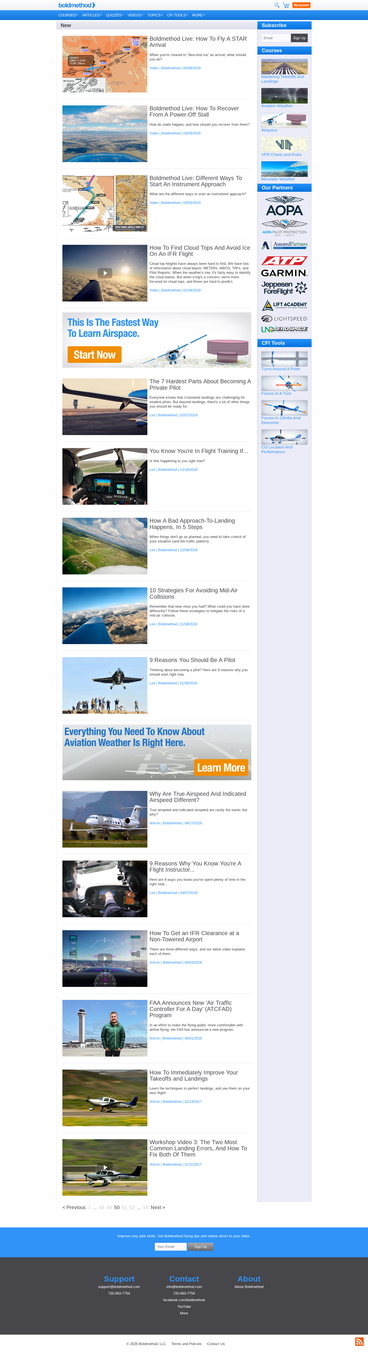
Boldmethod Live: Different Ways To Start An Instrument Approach (196, 181)
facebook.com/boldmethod (184, 1300)
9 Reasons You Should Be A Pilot (192, 660)
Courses (67, 15)
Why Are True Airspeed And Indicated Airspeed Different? (198, 797)
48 (101, 1207)
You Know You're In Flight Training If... (199, 451)
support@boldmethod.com (119, 1287)
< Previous (74, 1207)
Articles (90, 15)
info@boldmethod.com (184, 1287)
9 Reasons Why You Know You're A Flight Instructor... (195, 867)
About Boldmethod (248, 1287)
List (152, 415)
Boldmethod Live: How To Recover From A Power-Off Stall (194, 111)
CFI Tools (176, 15)
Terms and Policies (186, 1344)
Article (155, 823)
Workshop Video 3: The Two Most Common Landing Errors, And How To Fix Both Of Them (198, 1148)
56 (146, 1207)
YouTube (184, 1306)
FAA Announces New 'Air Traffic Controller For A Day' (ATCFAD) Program (191, 1009)
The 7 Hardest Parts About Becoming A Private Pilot (200, 384)
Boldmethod (170, 68)
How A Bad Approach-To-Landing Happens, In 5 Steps (192, 524)
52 (132, 1207)
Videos (134, 15)
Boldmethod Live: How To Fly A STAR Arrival (198, 42)
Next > (158, 1207)
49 (109, 1207)
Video (154, 68)
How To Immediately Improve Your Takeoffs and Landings (194, 1076)
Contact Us (216, 1344)
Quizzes (113, 15)
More (197, 15)
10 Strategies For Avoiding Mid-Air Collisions (194, 593)
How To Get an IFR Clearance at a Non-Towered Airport (194, 936)
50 (117, 1207)
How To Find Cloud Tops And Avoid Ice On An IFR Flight (200, 251)
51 (124, 1207)
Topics (154, 15)
